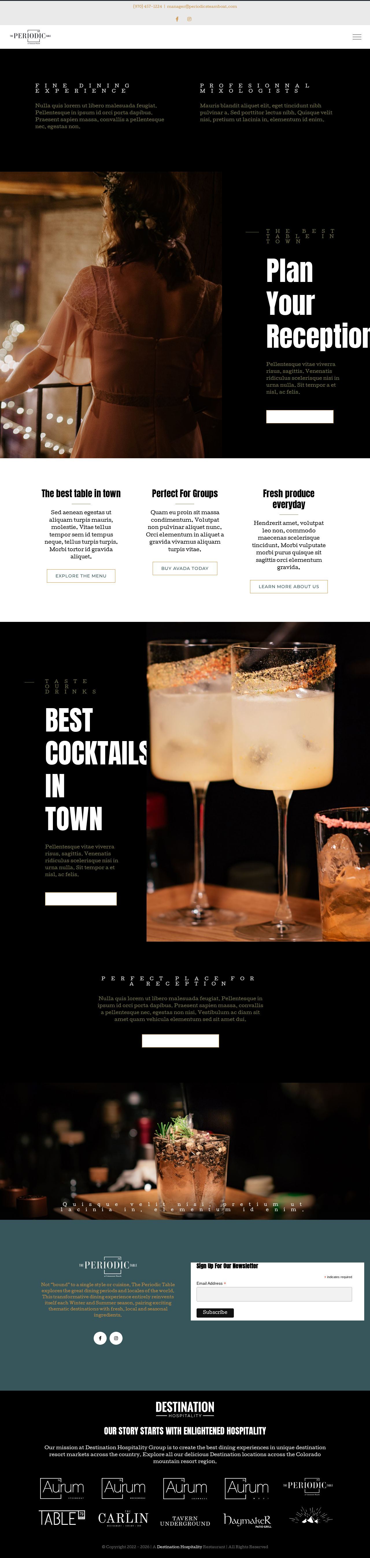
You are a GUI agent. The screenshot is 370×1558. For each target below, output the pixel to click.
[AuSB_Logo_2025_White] (62, 1480)
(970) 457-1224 (147, 7)
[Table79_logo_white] (62, 1512)
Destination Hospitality (179, 1547)
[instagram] (116, 1338)
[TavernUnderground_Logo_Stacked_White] (185, 1518)
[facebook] (100, 1338)
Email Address (211, 1283)
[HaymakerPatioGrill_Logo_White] (247, 1515)
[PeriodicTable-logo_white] (308, 1480)
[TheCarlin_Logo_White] (123, 1512)
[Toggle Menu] (357, 37)
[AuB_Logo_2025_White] (123, 1480)
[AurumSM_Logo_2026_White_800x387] (185, 1480)
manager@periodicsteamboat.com (202, 7)
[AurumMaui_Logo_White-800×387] (246, 1480)
